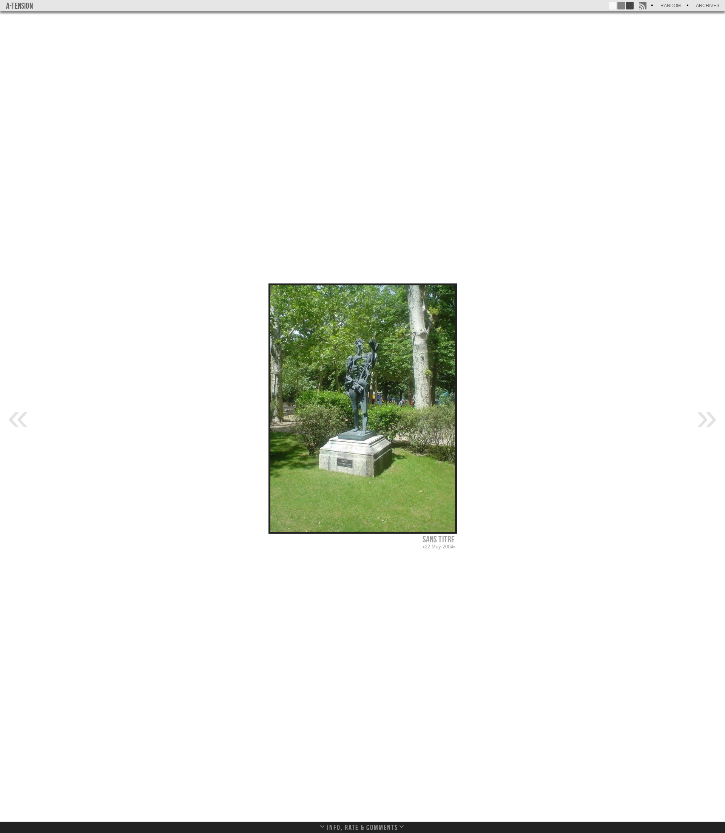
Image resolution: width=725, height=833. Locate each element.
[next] (707, 416)
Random (670, 5)
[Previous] (18, 416)
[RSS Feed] (642, 5)
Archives (707, 5)
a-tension (19, 5)
